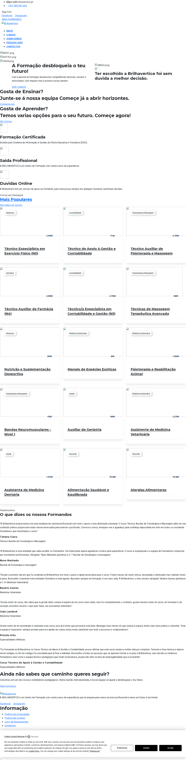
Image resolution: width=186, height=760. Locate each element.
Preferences (122, 748)
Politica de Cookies (15, 718)
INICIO (9, 31)
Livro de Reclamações (16, 721)
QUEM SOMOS (14, 38)
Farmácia (10, 273)
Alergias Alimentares (148, 490)
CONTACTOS (13, 46)
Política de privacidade (17, 714)
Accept (170, 748)
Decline (146, 748)
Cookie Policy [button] (34, 751)
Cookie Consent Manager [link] (14, 737)
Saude (72, 393)
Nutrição (73, 453)
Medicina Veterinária (78, 333)
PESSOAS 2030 (14, 42)
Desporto (10, 212)
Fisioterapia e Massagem (143, 212)
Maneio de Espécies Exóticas (92, 369)
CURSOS (11, 34)
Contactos (10, 725)
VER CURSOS (19, 87)
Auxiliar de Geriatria (84, 430)
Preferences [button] (95, 751)
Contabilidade (75, 212)
